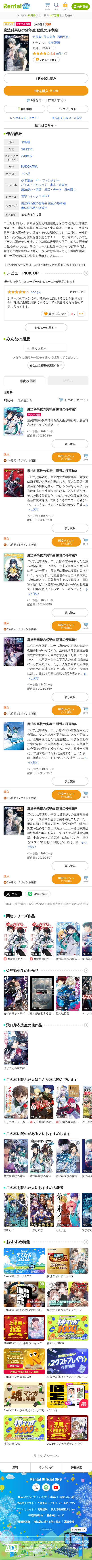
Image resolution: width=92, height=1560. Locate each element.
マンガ (25, 173)
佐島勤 (37, 36)
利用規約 (42, 1509)
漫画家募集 (24, 1521)
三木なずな (36, 1230)
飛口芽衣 (49, 36)
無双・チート (53, 189)
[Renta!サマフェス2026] (25, 6)
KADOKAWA (29, 166)
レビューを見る (44, 327)
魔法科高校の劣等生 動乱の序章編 (43, 203)
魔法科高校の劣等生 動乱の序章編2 (52, 470)
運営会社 (69, 1521)
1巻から (9, 400)
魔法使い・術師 (31, 189)
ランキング (45, 1467)
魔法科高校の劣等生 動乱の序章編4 (52, 639)
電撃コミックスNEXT (35, 196)
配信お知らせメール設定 (67, 118)
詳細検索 (76, 1467)
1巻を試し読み (46, 78)
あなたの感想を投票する (44, 365)
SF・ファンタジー (48, 180)
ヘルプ (43, 1497)
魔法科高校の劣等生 (34, 208)
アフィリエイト (25, 1509)
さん (36, 292)
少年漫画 (54, 42)
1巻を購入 (46, 90)
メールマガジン (66, 1503)
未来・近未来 (58, 184)
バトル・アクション (34, 184)
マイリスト (69, 109)
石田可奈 (63, 36)
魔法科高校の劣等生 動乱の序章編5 (52, 723)
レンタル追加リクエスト (25, 118)
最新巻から (25, 400)
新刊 (15, 1467)
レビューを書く (48, 59)
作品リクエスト (25, 1503)
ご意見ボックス (46, 1503)
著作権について (55, 1515)
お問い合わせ (66, 1497)
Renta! (8, 903)
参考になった (57, 313)
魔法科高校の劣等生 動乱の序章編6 (52, 808)
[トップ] (12, 6)
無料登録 (82, 6)
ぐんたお (61, 1230)
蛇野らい (9, 1230)
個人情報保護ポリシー (63, 1509)
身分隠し (70, 189)
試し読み (70, 444)
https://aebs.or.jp (31, 1554)
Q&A (53, 1497)
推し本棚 (26, 109)
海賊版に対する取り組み (47, 1521)
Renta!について (27, 1497)
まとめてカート (75, 399)
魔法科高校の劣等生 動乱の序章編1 (52, 409)
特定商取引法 (35, 1515)
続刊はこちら (44, 125)
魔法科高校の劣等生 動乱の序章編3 (52, 555)
